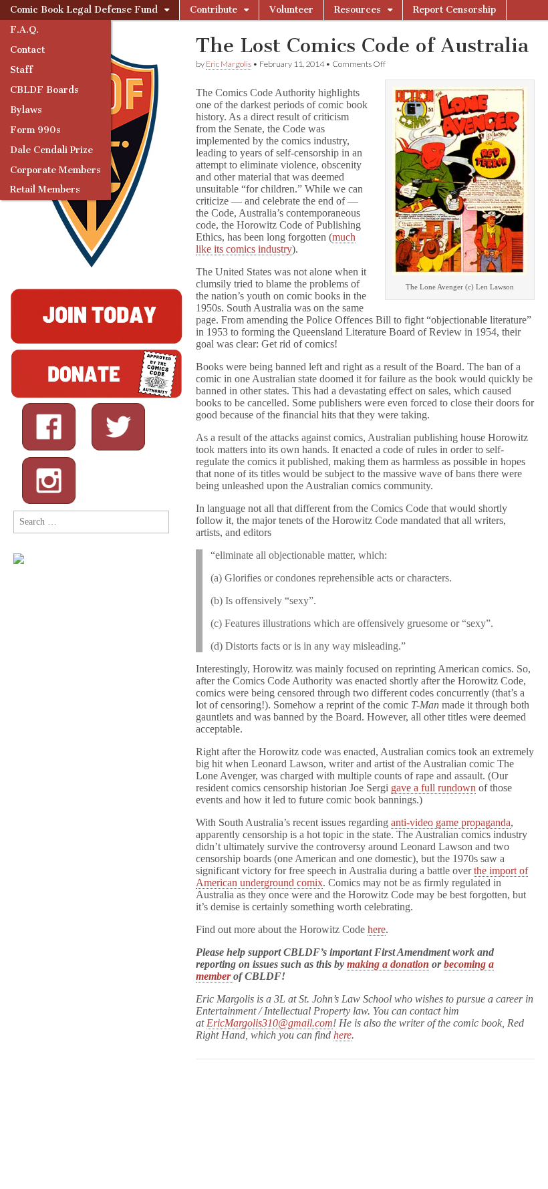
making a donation (388, 964)
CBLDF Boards (44, 90)
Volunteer (291, 9)
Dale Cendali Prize (51, 150)
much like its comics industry (276, 243)
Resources (357, 9)
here (377, 929)
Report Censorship (454, 9)
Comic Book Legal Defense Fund (84, 9)
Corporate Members (55, 170)
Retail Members (45, 189)
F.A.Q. (24, 29)
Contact (27, 49)
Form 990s (35, 130)
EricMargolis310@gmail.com (270, 1023)
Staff (21, 70)
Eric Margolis (228, 64)
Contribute (213, 9)
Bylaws (26, 110)
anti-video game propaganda (451, 822)
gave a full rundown (433, 787)
